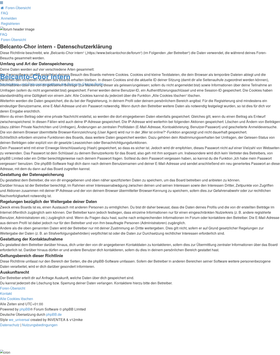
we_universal (19, 319)
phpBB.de (54, 314)
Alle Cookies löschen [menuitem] (16, 298)
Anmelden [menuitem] (9, 18)
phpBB (24, 309)
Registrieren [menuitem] (10, 23)
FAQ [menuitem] (3, 34)
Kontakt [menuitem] (6, 293)
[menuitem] (15, 7)
